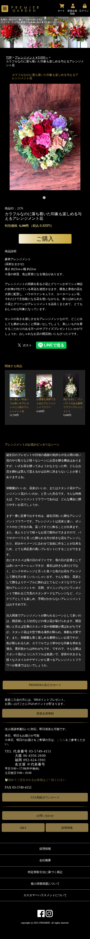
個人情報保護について (45, 883)
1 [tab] (45, 198)
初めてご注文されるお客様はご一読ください (37, 779)
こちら (61, 739)
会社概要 (45, 860)
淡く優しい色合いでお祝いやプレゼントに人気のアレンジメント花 (19, 407)
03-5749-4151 (40, 751)
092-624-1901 (34, 760)
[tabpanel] (45, 137)
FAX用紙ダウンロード (45, 797)
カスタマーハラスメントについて (45, 895)
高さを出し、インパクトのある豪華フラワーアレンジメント (73, 407)
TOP (9, 57)
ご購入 (45, 238)
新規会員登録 (45, 713)
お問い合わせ (45, 815)
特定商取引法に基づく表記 (45, 872)
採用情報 (67, 827)
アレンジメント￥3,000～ (31, 57)
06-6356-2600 (34, 756)
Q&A (23, 827)
